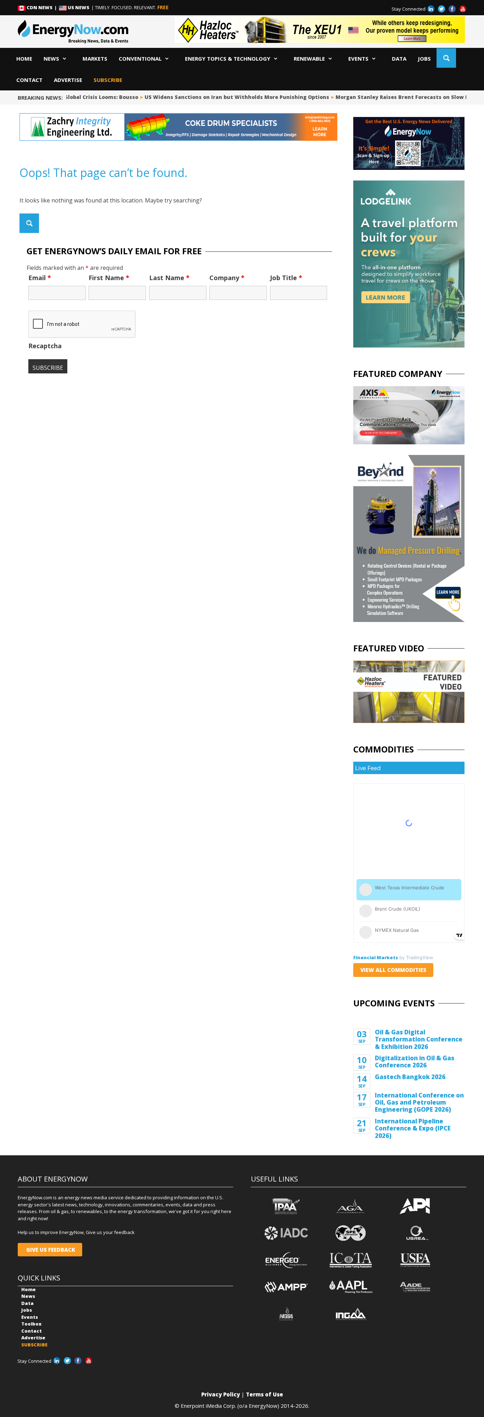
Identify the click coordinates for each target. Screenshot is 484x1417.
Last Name (169, 277)
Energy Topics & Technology (227, 58)
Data (399, 58)
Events (358, 58)
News (51, 58)
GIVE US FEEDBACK (50, 1249)
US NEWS (78, 7)
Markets (95, 58)
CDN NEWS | (42, 7)
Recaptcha (45, 345)
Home (24, 58)
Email (39, 277)
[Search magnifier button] (446, 58)
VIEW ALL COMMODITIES (393, 969)
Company (226, 277)
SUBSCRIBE (108, 79)
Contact (29, 79)
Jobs (424, 58)
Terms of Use (264, 1394)
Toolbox (31, 1324)
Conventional (140, 58)
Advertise (68, 79)
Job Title (286, 277)
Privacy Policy (220, 1394)
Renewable (309, 58)
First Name (109, 277)
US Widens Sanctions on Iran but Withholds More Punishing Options (226, 97)
